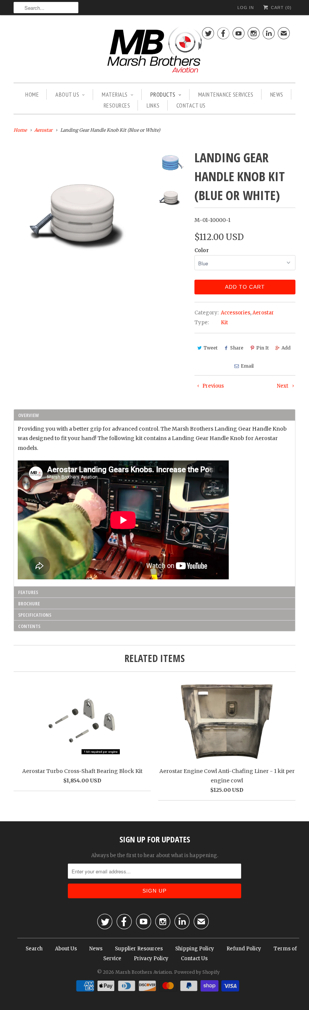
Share (236, 348)
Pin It (262, 348)
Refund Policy (243, 948)
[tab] (154, 414)
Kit (224, 322)
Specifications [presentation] (34, 614)
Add (286, 348)
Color (201, 250)
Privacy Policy (151, 958)
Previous (212, 386)
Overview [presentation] (28, 415)
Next (283, 386)
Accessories (235, 312)
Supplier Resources (139, 948)
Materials (115, 94)
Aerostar (263, 312)
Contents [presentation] (29, 626)
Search (34, 948)
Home (32, 94)
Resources (117, 105)
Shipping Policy (194, 948)
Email (247, 366)
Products (163, 94)
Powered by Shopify (197, 972)
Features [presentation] (28, 592)
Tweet (210, 348)
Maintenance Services (226, 94)
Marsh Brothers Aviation (143, 972)
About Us (67, 94)
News (276, 94)
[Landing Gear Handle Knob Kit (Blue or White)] (81, 215)
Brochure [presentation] (29, 603)
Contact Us (191, 105)
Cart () (280, 7)
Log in (245, 7)
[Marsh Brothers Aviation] (154, 50)
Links (153, 105)
